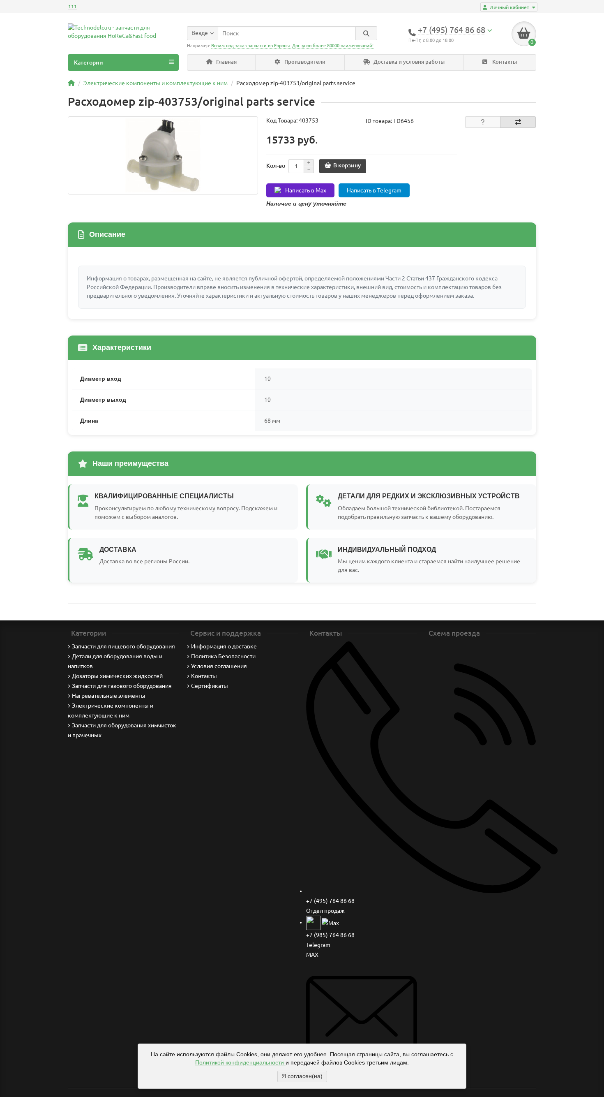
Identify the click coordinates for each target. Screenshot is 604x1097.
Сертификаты (209, 686)
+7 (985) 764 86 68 (330, 935)
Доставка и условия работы (408, 62)
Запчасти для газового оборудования (122, 686)
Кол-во (275, 165)
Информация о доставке (224, 646)
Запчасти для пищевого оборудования (123, 646)
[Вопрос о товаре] (483, 122)
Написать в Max (305, 190)
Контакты (504, 62)
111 (72, 6)
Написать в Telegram (374, 190)
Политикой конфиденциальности (240, 1062)
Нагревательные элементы (108, 695)
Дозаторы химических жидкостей (117, 676)
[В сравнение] (518, 122)
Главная (226, 62)
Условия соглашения (219, 666)
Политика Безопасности (223, 656)
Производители (304, 62)
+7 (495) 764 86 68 (330, 901)
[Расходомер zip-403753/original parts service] (163, 155)
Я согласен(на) (302, 1076)
